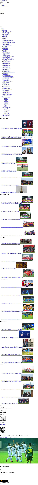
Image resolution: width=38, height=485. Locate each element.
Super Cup (4, 37)
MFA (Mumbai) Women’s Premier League (8, 81)
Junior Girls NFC (5, 47)
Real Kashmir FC (6, 112)
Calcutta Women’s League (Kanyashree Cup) (8, 56)
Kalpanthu (2, 29)
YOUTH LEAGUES (5, 41)
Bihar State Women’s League (6, 55)
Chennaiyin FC (6, 98)
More (2, 96)
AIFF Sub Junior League (6, 44)
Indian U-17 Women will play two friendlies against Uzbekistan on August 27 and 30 (11, 295)
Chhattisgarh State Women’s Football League (8, 58)
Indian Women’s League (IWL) (6, 32)
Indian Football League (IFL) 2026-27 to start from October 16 (8, 162)
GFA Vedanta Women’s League (6, 63)
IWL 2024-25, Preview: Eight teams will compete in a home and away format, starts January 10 (12, 235)
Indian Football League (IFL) (6, 34)
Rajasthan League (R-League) (6, 88)
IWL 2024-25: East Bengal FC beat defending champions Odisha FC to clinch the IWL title (12, 227)
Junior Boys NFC (5, 46)
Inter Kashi (5, 100)
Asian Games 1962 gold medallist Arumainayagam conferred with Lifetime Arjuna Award (12, 346)
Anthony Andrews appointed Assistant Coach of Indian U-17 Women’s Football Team (11, 287)
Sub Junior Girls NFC (5, 48)
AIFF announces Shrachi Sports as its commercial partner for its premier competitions (11, 397)
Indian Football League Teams (6, 107)
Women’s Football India (4, 30)
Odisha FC (5, 105)
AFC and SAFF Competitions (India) (7, 31)
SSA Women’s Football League (6, 92)
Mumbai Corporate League (6, 84)
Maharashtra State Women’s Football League (8, 77)
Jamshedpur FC (6, 101)
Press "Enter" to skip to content (3, 0)
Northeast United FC (6, 104)
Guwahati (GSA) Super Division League (8, 66)
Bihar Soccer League (5, 54)
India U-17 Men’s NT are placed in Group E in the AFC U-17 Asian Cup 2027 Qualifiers (11, 329)
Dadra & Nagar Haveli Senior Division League (8, 59)
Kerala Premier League (5, 74)
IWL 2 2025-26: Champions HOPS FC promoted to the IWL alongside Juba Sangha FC (11, 202)
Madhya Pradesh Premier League (7, 75)
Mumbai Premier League (6, 83)
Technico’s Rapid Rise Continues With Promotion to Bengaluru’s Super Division (10, 243)
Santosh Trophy (5, 36)
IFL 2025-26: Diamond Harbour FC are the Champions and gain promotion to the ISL (11, 177)
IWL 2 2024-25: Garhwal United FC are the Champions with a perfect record (10, 219)
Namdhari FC (6, 111)
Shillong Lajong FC (6, 113)
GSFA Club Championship (6, 64)
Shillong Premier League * (6, 90)
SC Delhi (5, 106)
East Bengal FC (6, 99)
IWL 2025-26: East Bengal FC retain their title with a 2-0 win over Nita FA (10, 211)
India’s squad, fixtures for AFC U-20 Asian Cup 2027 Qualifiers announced (10, 337)
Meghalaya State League (6, 80)
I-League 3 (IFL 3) (5, 35)
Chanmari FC (6, 108)
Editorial (2, 28)
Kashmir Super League (5, 73)
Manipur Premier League (6, 78)
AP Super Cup (4, 51)
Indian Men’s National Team (6, 115)
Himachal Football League (6, 69)
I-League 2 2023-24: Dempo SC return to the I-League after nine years (9, 403)
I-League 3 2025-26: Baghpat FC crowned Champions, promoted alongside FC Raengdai (11, 373)
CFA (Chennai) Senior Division (6, 57)
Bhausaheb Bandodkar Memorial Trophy (8, 40)
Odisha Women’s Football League (7, 85)
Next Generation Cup (5, 49)
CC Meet (4, 39)
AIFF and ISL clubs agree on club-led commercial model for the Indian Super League (11, 146)
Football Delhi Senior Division (6, 62)
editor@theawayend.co (2, 424)
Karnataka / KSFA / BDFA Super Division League (9, 72)
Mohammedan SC (6, 102)
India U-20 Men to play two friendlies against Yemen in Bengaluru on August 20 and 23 (11, 354)
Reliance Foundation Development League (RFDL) (9, 42)
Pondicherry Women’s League (6, 86)
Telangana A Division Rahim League (7, 94)
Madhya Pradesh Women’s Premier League (8, 76)
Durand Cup (4, 38)
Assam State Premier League (6, 53)
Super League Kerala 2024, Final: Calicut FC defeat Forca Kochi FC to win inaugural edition (12, 253)
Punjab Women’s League (6, 87)
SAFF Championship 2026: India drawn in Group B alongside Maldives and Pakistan (11, 362)
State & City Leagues (3, 50)
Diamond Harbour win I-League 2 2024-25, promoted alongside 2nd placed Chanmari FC (12, 389)
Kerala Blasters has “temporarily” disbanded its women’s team (8, 268)
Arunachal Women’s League (6, 52)
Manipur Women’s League (6, 79)
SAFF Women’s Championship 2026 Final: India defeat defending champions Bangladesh (12, 311)
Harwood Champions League (6, 67)
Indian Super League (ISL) (6, 33)
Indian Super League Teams (6, 97)
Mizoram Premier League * (6, 82)
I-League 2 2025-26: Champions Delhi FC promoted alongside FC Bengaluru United (11, 185)
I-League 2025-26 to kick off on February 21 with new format (8, 192)
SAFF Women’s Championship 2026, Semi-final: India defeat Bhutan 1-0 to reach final (11, 319)
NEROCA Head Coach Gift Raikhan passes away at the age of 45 (9, 170)
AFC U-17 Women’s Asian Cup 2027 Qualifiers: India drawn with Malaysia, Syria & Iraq (12, 303)
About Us (2, 4)
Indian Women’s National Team (6, 114)
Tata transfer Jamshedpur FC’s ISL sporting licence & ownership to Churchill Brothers (11, 128)
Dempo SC (5, 109)
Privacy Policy (3, 5)
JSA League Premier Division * (6, 71)
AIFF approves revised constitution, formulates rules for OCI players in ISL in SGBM (11, 153)
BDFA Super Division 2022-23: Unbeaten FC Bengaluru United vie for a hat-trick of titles (12, 276)
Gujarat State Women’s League (6, 65)
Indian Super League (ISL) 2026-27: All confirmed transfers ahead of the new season (11, 137)
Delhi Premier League (5, 60)
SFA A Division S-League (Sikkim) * (7, 89)
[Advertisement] (19, 19)
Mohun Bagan (6, 103)
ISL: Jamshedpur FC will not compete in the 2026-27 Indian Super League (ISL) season (11, 136)
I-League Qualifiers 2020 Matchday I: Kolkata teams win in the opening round (15, 464)
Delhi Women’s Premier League (6, 61)
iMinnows (2, 116)
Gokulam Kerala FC (6, 110)
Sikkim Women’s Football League (7, 91)
